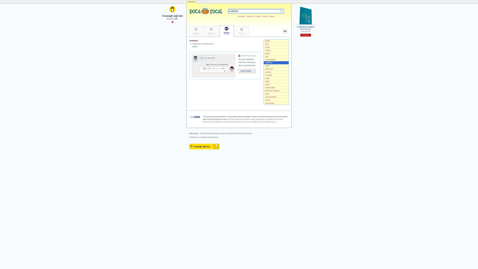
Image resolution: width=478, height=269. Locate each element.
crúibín (267, 66)
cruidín (267, 78)
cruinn (267, 94)
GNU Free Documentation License (215, 119)
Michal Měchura (213, 137)
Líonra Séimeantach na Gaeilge (239, 117)
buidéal (194, 46)
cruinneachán (269, 103)
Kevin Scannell (268, 117)
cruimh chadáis (270, 88)
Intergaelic (202, 2)
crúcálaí (267, 50)
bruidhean (250, 16)
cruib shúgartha (270, 60)
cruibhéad (268, 63)
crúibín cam (269, 69)
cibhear (271, 16)
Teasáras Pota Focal (212, 117)
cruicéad (268, 72)
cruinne (267, 100)
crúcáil (267, 47)
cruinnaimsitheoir (271, 97)
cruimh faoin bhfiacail (272, 91)
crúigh (267, 81)
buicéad (258, 16)
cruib (266, 56)
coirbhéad (241, 16)
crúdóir (267, 53)
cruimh (267, 84)
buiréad (265, 16)
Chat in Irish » (247, 71)
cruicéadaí (268, 75)
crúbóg (267, 41)
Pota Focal (191, 2)
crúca (267, 44)
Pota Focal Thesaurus (235, 119)
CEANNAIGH (306, 35)
